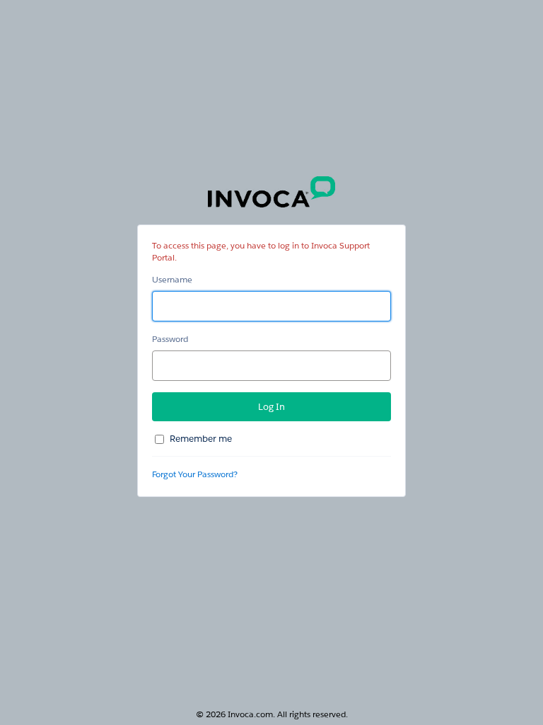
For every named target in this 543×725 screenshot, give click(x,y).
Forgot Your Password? (195, 474)
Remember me (201, 439)
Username (172, 279)
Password (170, 339)
